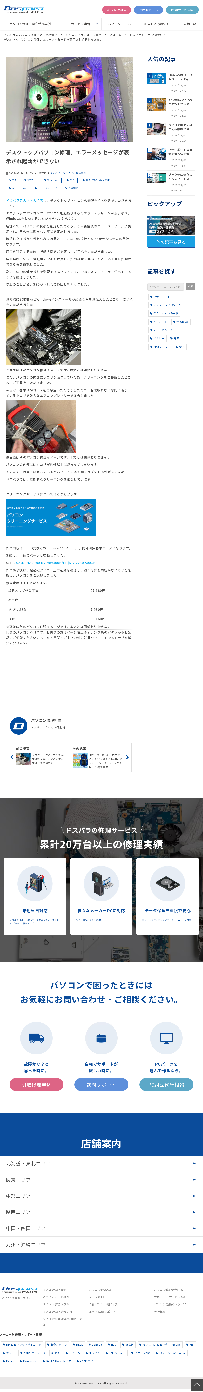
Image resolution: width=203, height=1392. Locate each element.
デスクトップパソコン (24, 180)
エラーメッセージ (47, 188)
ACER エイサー (89, 1361)
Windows (52, 180)
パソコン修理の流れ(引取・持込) (62, 1321)
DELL (79, 1344)
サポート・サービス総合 (170, 1297)
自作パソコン (59, 1344)
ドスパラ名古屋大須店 (98, 180)
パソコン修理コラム (55, 1304)
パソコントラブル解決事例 (84, 35)
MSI (192, 1344)
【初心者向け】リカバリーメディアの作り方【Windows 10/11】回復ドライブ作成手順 (180, 77)
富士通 (130, 1344)
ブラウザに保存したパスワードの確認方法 (180, 177)
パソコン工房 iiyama (172, 1353)
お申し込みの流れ (157, 23)
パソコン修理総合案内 (57, 1311)
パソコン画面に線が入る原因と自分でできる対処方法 (180, 127)
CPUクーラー (161, 347)
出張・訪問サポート (102, 1311)
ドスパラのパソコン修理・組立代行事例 (31, 35)
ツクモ (10, 1353)
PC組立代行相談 (166, 1084)
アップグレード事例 (55, 1297)
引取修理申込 (116, 10)
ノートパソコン (163, 330)
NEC (113, 1344)
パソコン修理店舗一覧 (169, 1289)
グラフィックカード (166, 313)
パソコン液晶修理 (101, 1289)
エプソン (94, 1353)
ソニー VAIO (142, 1353)
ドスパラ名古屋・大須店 (24, 200)
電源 (176, 338)
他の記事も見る (171, 242)
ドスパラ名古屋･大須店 (145, 35)
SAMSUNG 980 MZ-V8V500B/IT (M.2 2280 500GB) (56, 562)
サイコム (74, 1353)
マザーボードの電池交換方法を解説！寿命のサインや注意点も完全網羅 (180, 152)
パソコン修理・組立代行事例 (30, 23)
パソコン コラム (119, 23)
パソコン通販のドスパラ (170, 1304)
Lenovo (97, 1344)
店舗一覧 (189, 23)
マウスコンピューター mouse (162, 1344)
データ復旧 (96, 1297)
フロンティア (117, 1353)
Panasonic (30, 1361)
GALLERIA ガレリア (58, 1361)
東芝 (57, 1353)
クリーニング (19, 188)
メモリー (159, 338)
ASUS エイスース (35, 1353)
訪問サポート (148, 10)
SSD (72, 180)
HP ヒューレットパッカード (24, 1344)
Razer (10, 1361)
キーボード (160, 322)
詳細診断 (73, 188)
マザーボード (161, 297)
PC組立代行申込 (182, 10)
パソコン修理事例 (54, 1289)
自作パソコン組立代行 (104, 1304)
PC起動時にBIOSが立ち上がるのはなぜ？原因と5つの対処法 (180, 102)
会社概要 (160, 1311)
